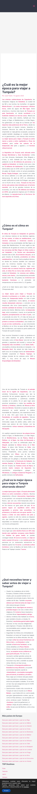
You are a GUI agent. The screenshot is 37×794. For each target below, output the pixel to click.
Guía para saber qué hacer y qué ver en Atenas (16, 761)
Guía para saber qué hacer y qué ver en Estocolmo (18, 758)
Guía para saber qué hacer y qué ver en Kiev (15, 738)
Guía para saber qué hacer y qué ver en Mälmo (16, 723)
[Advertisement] (18, 31)
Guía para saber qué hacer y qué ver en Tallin (16, 743)
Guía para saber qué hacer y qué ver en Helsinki (17, 726)
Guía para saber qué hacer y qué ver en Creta (16, 729)
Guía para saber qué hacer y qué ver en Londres (17, 749)
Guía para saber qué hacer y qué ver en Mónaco (17, 740)
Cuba (3, 768)
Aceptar (6, 790)
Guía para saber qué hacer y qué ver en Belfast (16, 735)
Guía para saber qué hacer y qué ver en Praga (16, 752)
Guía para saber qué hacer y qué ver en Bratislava (17, 732)
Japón (4, 774)
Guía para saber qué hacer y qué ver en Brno (16, 755)
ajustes (26, 787)
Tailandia (5, 771)
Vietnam (4, 777)
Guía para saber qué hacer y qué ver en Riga (16, 720)
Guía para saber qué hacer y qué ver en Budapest (17, 746)
